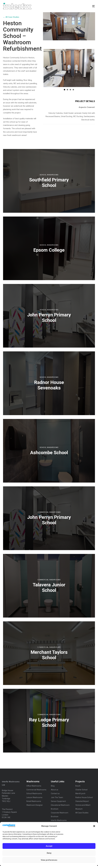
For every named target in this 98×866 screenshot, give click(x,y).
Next (90, 67)
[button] (94, 826)
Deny (49, 853)
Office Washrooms (33, 786)
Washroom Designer (34, 805)
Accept (49, 846)
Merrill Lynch (80, 793)
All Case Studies (81, 813)
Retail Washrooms (33, 801)
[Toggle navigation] (79, 6)
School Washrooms (49, 175)
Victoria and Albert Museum (82, 807)
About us (54, 790)
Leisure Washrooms (34, 797)
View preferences (49, 860)
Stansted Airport (82, 801)
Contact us (55, 793)
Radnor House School (84, 797)
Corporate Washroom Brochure (59, 815)
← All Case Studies (11, 17)
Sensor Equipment (58, 801)
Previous (47, 67)
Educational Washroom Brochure (60, 807)
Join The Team (57, 797)
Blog (52, 786)
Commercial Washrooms (49, 512)
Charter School (81, 790)
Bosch (77, 786)
